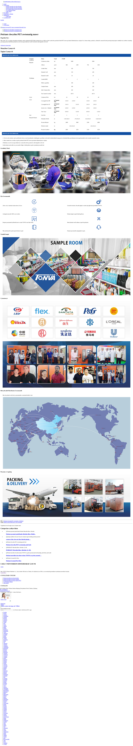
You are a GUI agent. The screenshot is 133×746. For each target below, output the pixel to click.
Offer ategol (8, 11)
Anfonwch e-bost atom (6, 45)
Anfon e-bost (3, 599)
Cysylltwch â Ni (6, 17)
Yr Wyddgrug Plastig (10, 10)
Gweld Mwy (3, 572)
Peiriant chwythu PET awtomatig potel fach (18, 545)
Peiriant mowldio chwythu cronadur (14, 7)
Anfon (2, 566)
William (2, 604)
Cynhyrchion (6, 5)
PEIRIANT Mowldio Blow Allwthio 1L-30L (18, 550)
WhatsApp (3, 603)
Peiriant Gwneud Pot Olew (13, 561)
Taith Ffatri (8, 16)
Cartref (4, 4)
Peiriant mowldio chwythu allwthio (13, 6)
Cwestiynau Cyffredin (8, 14)
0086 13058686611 (4, 589)
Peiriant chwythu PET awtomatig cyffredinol (13, 521)
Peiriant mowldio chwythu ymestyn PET (12, 580)
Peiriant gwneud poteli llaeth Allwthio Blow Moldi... (21, 534)
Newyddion (6, 12)
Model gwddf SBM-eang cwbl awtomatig (13, 522)
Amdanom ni (6, 15)
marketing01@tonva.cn (5, 591)
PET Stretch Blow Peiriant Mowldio (14, 9)
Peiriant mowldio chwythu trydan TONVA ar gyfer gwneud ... (23, 555)
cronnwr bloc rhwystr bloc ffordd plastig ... (18, 539)
